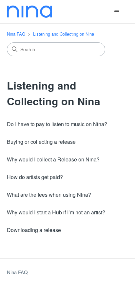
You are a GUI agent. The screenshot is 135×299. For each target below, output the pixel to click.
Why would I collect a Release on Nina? (53, 159)
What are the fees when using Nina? (49, 194)
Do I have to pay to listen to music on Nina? (57, 124)
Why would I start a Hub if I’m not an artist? (56, 212)
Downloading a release (34, 230)
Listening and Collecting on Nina (63, 34)
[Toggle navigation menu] (116, 12)
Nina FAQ (16, 34)
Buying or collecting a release (41, 141)
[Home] (29, 12)
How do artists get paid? (35, 177)
